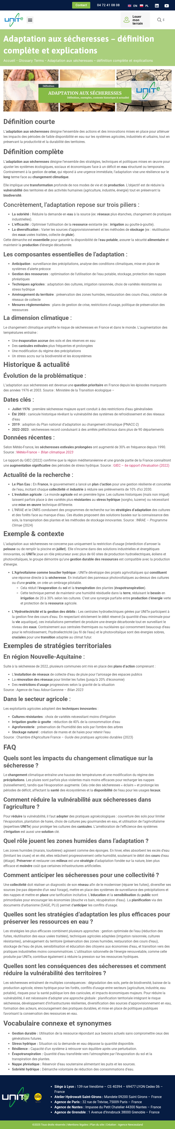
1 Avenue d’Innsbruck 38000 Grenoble (116, 1112)
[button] (30, 20)
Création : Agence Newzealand (124, 1124)
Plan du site (97, 1124)
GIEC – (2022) (141, 465)
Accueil (9, 60)
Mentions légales (77, 1124)
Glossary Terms (31, 60)
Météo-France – (44, 452)
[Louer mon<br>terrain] (126, 19)
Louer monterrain (138, 20)
